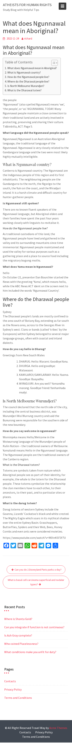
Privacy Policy (13, 689)
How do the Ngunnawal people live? (28, 77)
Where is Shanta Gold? (18, 619)
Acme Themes (58, 728)
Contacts (10, 681)
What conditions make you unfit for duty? (30, 652)
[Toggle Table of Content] (53, 63)
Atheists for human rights (27, 4)
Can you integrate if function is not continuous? (34, 627)
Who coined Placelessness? (21, 644)
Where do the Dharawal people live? (28, 81)
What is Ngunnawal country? (24, 72)
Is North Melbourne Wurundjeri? (25, 86)
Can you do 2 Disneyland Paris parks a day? (38, 569)
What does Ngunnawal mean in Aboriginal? (32, 68)
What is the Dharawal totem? (24, 90)
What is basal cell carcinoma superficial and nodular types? (36, 582)
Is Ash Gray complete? (18, 635)
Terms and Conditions (18, 698)
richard (28, 38)
